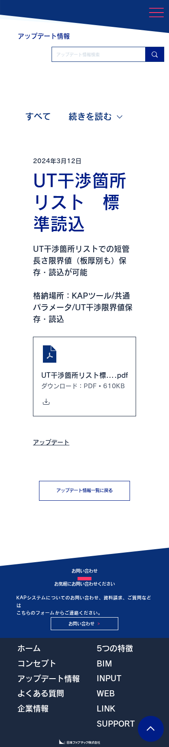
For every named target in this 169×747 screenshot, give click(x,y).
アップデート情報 (48, 679)
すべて (38, 116)
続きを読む (90, 116)
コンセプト (36, 663)
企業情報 (33, 708)
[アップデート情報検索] (154, 54)
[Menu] (156, 12)
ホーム (29, 648)
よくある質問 (40, 693)
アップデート (51, 442)
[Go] (151, 729)
